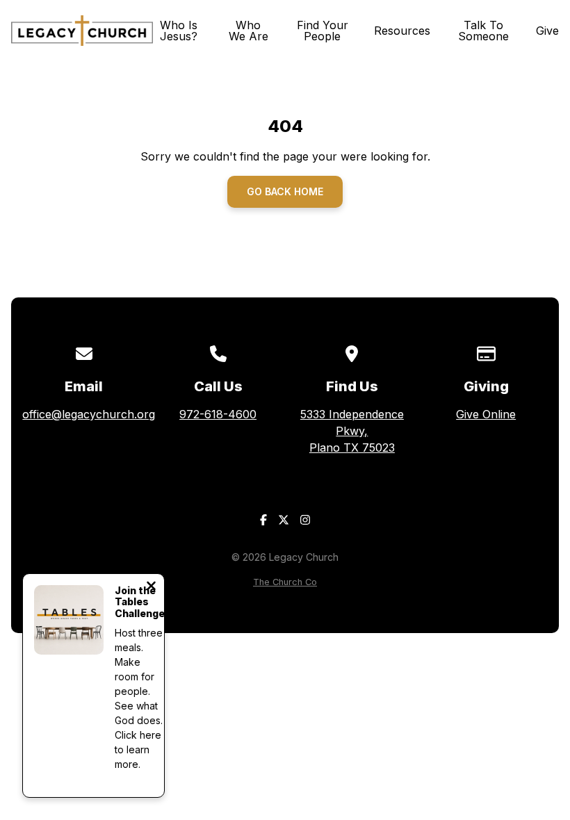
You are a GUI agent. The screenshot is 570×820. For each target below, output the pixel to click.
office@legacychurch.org (88, 414)
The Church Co (285, 582)
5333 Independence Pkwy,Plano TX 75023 (352, 430)
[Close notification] (151, 587)
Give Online (486, 414)
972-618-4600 (217, 414)
